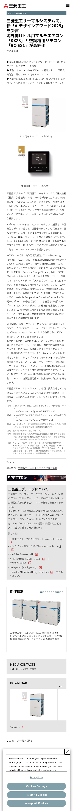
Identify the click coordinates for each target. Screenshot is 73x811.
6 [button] (51, 592)
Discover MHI (26, 554)
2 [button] (43, 592)
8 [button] (56, 592)
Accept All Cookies (36, 803)
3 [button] (45, 592)
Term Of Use (15, 727)
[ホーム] (15, 5)
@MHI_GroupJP (18, 562)
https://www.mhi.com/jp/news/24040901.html (34, 411)
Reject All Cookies (36, 794)
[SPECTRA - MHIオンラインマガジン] (36, 476)
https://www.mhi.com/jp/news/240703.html (33, 419)
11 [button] (62, 592)
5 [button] (49, 592)
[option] (38, 617)
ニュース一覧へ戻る (21, 740)
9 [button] (58, 592)
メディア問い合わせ (26, 668)
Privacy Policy (36, 777)
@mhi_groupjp (29, 567)
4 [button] (47, 592)
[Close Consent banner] (67, 752)
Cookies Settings (36, 786)
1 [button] (41, 592)
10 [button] (60, 592)
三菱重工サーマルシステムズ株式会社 (37, 468)
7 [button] (53, 592)
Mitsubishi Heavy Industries (34, 572)
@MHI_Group (33, 558)
